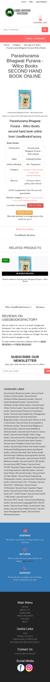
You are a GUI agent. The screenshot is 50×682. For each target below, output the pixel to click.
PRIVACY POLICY (25, 636)
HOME (25, 607)
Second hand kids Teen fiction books (27, 452)
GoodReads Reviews (25, 235)
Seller (31, 2)
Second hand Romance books (17, 393)
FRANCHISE (25, 613)
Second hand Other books (23, 491)
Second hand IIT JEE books (32, 461)
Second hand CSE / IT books (24, 482)
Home (23, 2)
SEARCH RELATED (26, 274)
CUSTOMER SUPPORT (25, 654)
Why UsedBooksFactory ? (18, 307)
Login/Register (41, 2)
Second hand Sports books (29, 441)
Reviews (40, 307)
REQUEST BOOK (24, 213)
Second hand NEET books (15, 464)
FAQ (25, 633)
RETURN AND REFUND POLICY (25, 642)
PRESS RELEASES (25, 616)
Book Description (25, 229)
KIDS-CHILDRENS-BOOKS (27, 200)
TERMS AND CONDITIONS (25, 639)
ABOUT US (25, 610)
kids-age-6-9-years (32, 45)
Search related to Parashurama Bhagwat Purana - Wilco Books (25, 280)
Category (16, 45)
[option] (25, 277)
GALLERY (25, 619)
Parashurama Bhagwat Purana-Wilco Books (26, 48)
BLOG (25, 622)
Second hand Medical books (24, 509)
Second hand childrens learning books (21, 455)
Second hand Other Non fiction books (28, 447)
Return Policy (28, 561)
